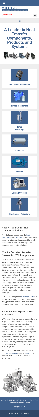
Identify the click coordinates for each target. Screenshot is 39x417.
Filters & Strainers (19, 106)
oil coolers (18, 238)
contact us (28, 353)
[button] (4, 3)
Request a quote (12, 353)
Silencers (19, 150)
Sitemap (27, 413)
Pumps (19, 171)
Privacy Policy (14, 413)
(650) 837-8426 (19, 407)
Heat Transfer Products (19, 84)
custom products (27, 297)
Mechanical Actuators (19, 214)
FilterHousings (19, 128)
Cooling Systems (19, 193)
